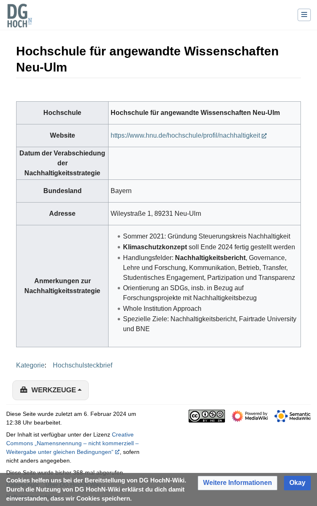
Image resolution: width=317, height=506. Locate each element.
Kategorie (30, 365)
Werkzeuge (53, 390)
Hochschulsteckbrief (82, 365)
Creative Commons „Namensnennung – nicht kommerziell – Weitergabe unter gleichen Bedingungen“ (72, 443)
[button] (237, 483)
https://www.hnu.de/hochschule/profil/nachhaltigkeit (185, 135)
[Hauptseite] (19, 20)
